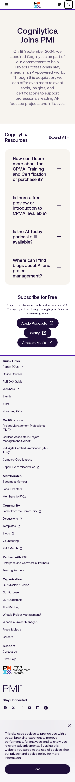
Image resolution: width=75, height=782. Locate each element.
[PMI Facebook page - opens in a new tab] (5, 707)
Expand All (57, 137)
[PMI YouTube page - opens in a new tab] (29, 707)
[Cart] (59, 4)
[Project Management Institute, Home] (37, 5)
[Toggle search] (68, 4)
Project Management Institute (16, 670)
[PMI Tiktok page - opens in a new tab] (45, 707)
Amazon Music (34, 342)
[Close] (69, 726)
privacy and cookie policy (28, 753)
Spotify (34, 333)
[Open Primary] (6, 4)
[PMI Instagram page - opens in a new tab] (21, 707)
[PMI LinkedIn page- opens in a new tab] (37, 707)
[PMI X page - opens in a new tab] (13, 707)
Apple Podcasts (34, 323)
